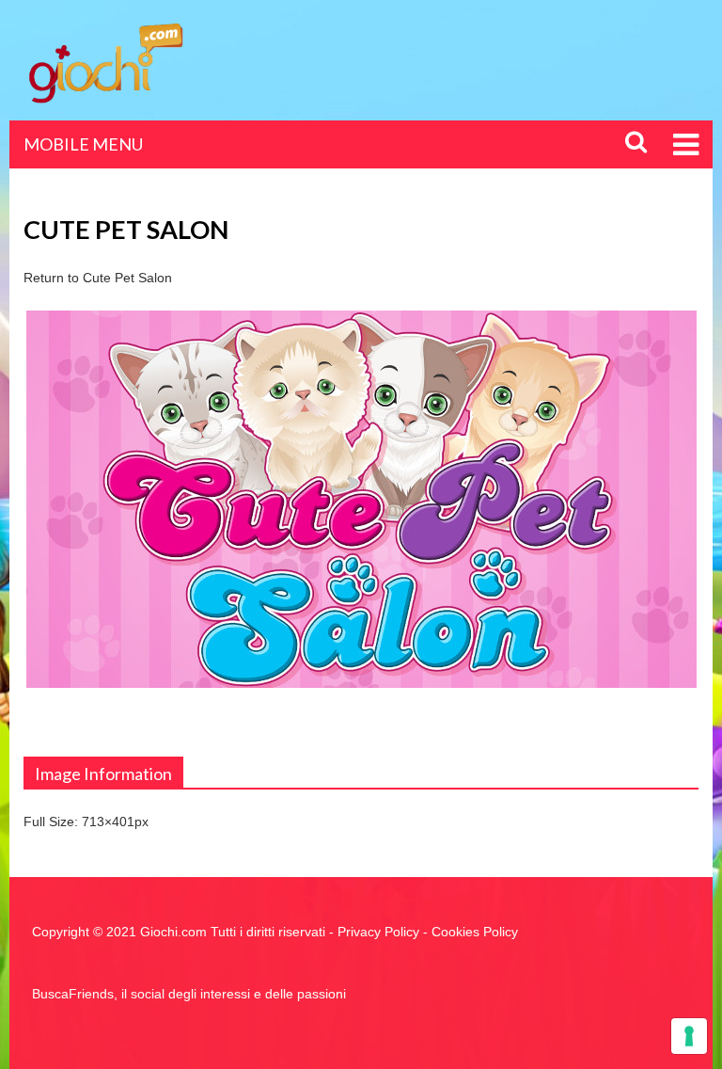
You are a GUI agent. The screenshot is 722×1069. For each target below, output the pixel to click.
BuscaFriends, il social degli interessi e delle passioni (189, 993)
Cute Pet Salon (127, 277)
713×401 (108, 821)
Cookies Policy (475, 931)
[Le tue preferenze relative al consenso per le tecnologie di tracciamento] (689, 1036)
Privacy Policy (378, 931)
